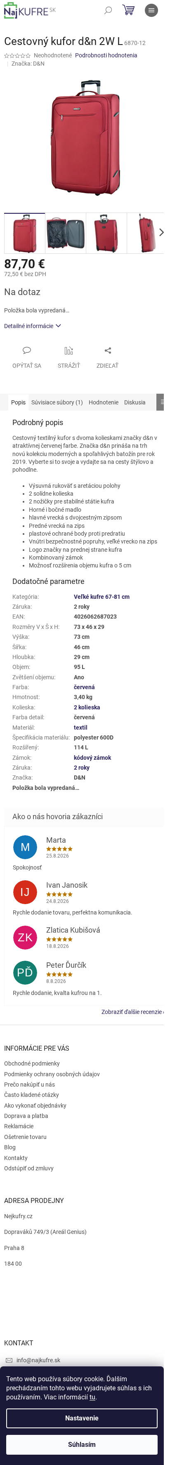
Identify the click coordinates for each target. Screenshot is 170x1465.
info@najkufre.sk (38, 1360)
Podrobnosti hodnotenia (106, 55)
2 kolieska (87, 707)
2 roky (82, 767)
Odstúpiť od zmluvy (29, 1168)
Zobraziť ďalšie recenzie (132, 1012)
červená (84, 687)
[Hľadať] (108, 10)
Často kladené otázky (31, 1095)
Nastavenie (82, 1418)
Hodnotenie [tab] (103, 402)
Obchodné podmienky (32, 1063)
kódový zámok (92, 757)
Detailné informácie (28, 326)
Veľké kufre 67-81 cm (102, 596)
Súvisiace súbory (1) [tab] (57, 402)
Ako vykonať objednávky (35, 1105)
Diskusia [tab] (135, 402)
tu (92, 1397)
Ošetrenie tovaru (25, 1137)
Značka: (28, 63)
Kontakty (16, 1158)
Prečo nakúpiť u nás (29, 1084)
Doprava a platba (26, 1116)
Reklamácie (18, 1126)
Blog (10, 1147)
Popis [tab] (18, 402)
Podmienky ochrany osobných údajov (52, 1074)
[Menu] (151, 10)
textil (80, 727)
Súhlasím (82, 1444)
